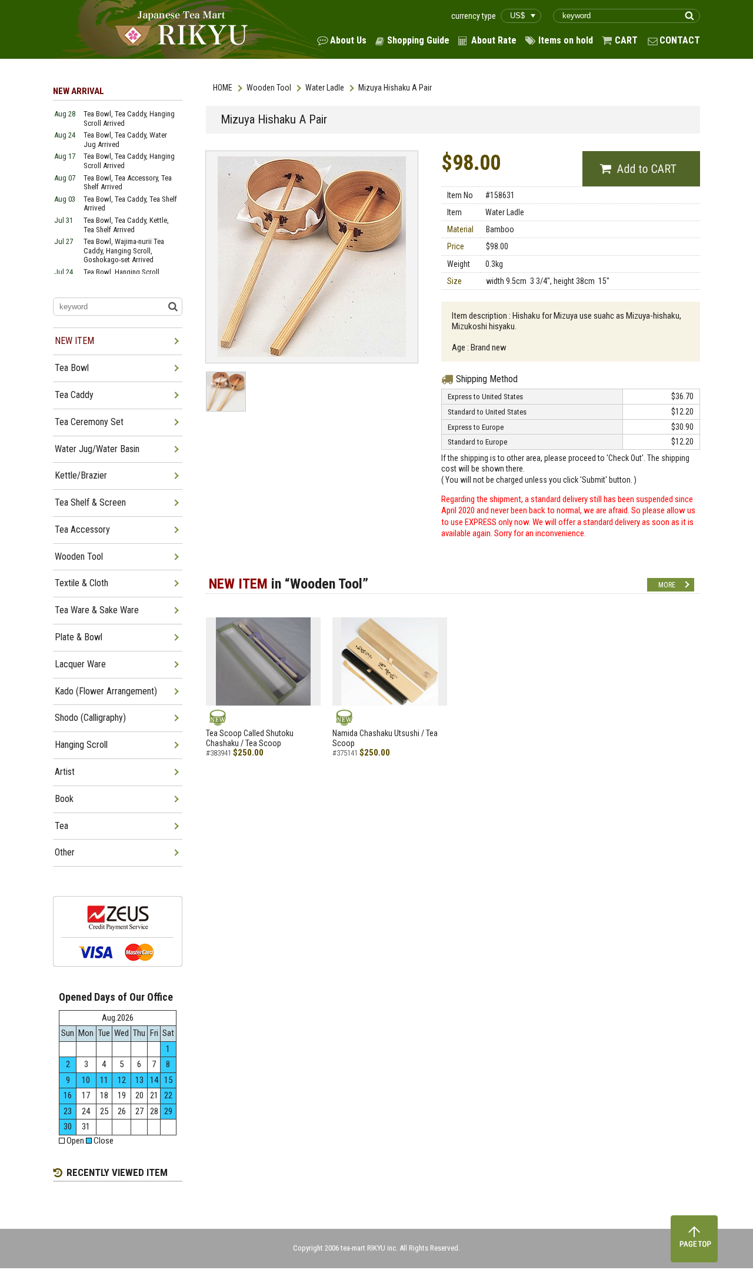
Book (64, 798)
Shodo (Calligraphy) (90, 717)
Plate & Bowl (78, 637)
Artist (65, 771)
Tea (61, 825)
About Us (348, 40)
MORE (666, 585)
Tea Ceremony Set (89, 421)
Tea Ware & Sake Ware (97, 610)
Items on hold (565, 40)
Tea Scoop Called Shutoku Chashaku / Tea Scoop (250, 738)
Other (65, 852)
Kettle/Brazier (81, 475)
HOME (222, 87)
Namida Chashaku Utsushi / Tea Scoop (385, 738)
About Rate (494, 40)
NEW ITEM (74, 340)
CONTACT (679, 40)
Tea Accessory (82, 529)
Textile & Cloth (81, 583)
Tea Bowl (72, 367)
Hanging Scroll (81, 744)
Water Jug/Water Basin (97, 448)
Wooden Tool (268, 87)
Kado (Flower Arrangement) (106, 691)
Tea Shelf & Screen (90, 502)
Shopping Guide (418, 40)
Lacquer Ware (80, 664)
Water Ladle (324, 87)
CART (626, 40)
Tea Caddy (74, 394)
